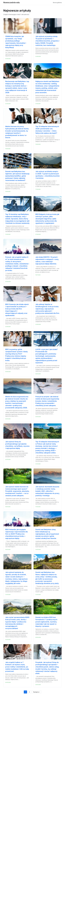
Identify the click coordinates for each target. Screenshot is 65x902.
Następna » (36, 692)
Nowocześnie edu (11, 2)
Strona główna (57, 2)
